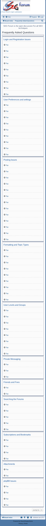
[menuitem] (8, 17)
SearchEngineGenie (27, 521)
